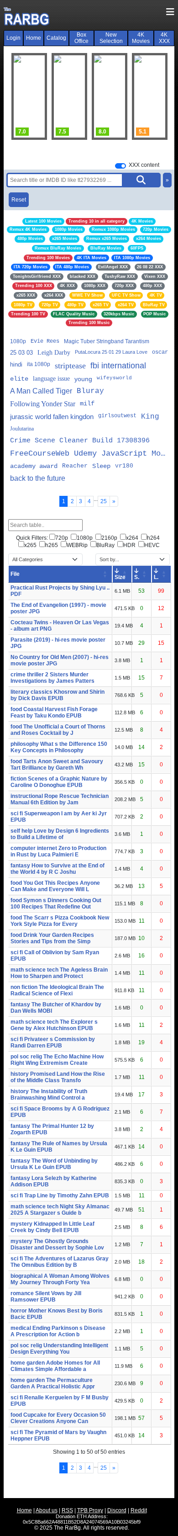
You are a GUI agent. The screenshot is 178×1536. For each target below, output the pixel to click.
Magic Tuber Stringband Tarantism (106, 341)
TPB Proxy (90, 1510)
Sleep (101, 466)
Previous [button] (23, 96)
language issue (51, 378)
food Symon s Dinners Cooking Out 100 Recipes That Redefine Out (55, 903)
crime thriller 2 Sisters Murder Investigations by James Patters (52, 677)
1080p (18, 341)
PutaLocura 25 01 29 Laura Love (111, 352)
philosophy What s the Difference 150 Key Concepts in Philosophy (58, 747)
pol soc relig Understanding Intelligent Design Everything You (59, 1348)
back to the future (37, 478)
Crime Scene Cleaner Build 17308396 (80, 441)
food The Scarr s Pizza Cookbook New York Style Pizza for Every (59, 920)
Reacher (75, 465)
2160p (109, 538)
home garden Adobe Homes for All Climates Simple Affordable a (55, 1366)
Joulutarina (22, 428)
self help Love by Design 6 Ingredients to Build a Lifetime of (59, 834)
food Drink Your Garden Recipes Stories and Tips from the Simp (52, 938)
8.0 (87, 131)
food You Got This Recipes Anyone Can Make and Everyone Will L (55, 886)
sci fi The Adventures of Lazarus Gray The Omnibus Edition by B (59, 1261)
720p (61, 538)
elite (19, 379)
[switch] (120, 166)
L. (156, 577)
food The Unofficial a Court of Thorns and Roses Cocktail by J (57, 729)
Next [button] (155, 96)
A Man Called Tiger (41, 391)
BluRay (105, 545)
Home (33, 38)
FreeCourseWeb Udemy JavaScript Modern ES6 (89, 453)
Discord (116, 1510)
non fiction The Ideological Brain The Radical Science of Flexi (57, 990)
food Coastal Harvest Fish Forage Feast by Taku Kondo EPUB (54, 712)
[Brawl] (134, 96)
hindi (16, 364)
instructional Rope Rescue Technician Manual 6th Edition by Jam (59, 799)
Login (13, 38)
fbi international (118, 365)
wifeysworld (114, 378)
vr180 (124, 465)
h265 (51, 545)
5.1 (127, 131)
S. (136, 577)
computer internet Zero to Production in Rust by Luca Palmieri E (58, 851)
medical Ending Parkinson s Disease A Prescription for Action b (57, 1331)
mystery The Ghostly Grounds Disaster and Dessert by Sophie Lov (57, 1244)
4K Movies (141, 38)
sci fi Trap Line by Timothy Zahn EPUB (59, 1195)
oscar (160, 352)
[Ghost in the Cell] (54, 96)
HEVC (152, 545)
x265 (30, 545)
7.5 (47, 131)
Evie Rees (45, 341)
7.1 (168, 131)
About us (47, 1510)
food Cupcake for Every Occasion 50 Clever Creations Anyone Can (58, 1418)
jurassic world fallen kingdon (52, 416)
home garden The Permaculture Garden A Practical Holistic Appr (52, 1383)
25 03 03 (21, 352)
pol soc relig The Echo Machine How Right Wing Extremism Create (57, 1059)
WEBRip (77, 545)
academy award (34, 466)
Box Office (81, 38)
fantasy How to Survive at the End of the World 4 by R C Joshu (57, 868)
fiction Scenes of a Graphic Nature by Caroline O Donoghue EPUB (58, 782)
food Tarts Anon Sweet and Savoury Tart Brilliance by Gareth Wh (56, 764)
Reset (18, 200)
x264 (132, 538)
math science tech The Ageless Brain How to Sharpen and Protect (59, 973)
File (15, 574)
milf (87, 403)
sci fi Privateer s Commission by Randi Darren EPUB (52, 1042)
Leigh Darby (53, 352)
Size (120, 577)
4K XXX (164, 38)
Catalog (56, 38)
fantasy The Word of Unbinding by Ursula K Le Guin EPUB (54, 1164)
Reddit (139, 1510)
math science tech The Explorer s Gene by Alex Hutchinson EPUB (54, 1025)
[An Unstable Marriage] (94, 96)
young (83, 379)
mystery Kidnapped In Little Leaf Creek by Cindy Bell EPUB (52, 1227)
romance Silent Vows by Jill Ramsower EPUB (45, 1296)
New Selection (111, 38)
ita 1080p (38, 364)
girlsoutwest (117, 416)
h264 (153, 538)
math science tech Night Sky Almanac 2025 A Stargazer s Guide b (60, 1209)
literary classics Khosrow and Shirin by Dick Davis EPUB (57, 695)
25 (103, 501)
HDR (129, 545)
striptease (70, 365)
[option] (54, 96)
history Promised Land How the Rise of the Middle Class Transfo (57, 1077)
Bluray (90, 391)
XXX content (144, 165)
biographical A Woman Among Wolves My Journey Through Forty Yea (60, 1279)
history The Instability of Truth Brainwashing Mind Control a (48, 1094)
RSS (67, 1510)
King (150, 417)
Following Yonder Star (42, 404)
